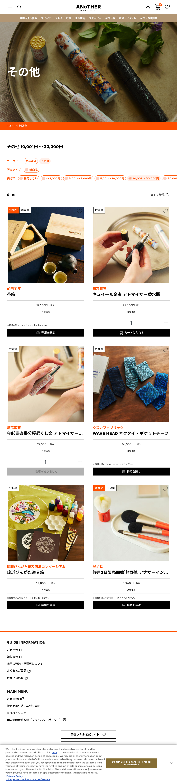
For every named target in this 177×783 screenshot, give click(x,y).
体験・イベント (127, 18)
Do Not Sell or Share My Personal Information (131, 763)
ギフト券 (110, 18)
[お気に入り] (79, 211)
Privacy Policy (14, 776)
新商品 (33, 169)
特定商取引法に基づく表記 (23, 706)
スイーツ (46, 18)
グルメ (58, 18)
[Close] (171, 763)
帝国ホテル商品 (28, 18)
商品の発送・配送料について (25, 663)
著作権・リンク (16, 713)
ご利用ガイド (15, 650)
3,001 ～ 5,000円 (80, 178)
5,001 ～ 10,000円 (112, 178)
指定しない (31, 178)
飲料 (68, 18)
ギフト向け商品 (148, 18)
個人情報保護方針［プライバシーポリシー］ (34, 720)
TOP (10, 126)
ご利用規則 (14, 699)
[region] (88, 763)
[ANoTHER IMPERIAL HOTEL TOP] (88, 7)
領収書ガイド (15, 657)
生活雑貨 (80, 18)
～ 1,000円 (53, 178)
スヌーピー (95, 18)
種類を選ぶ (48, 332)
